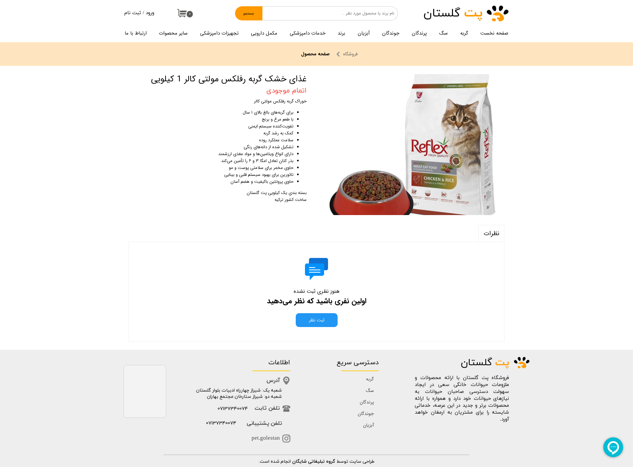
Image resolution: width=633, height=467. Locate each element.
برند (341, 33)
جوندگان (390, 33)
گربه (464, 33)
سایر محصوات (173, 33)
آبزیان (364, 33)
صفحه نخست (494, 33)
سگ (443, 33)
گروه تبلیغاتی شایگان (313, 461)
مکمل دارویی (264, 33)
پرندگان (419, 33)
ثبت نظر (316, 320)
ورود (150, 13)
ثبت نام (132, 13)
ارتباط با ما (136, 33)
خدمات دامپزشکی (307, 33)
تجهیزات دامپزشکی (219, 33)
